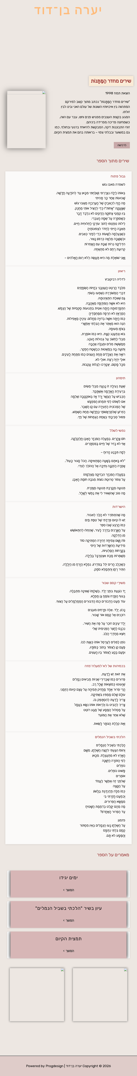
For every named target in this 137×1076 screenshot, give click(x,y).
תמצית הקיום (68, 938)
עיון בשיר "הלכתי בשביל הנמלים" (68, 908)
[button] (68, 59)
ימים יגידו (68, 877)
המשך (70, 890)
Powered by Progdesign (44, 1066)
